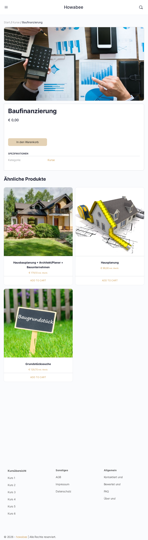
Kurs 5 (12, 506)
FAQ (106, 491)
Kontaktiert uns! (113, 477)
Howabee (73, 7)
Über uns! (110, 498)
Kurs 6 (12, 513)
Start (7, 22)
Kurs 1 (11, 477)
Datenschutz (63, 491)
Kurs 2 (11, 485)
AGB (58, 477)
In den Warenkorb (27, 142)
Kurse (16, 22)
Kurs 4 (12, 499)
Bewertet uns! (112, 484)
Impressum (62, 484)
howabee (21, 536)
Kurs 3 (12, 492)
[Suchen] (141, 7)
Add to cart (38, 280)
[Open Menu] (6, 7)
